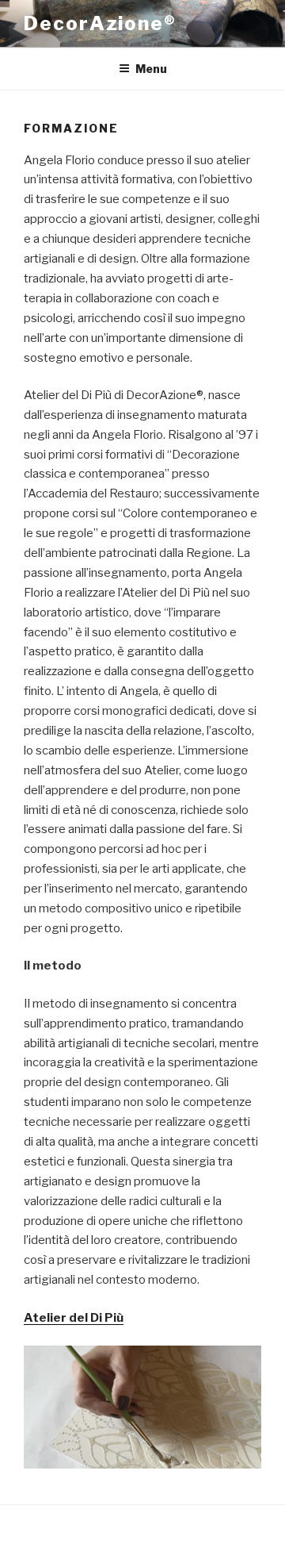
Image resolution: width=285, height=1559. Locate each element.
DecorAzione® (100, 23)
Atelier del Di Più (74, 1318)
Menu (151, 68)
